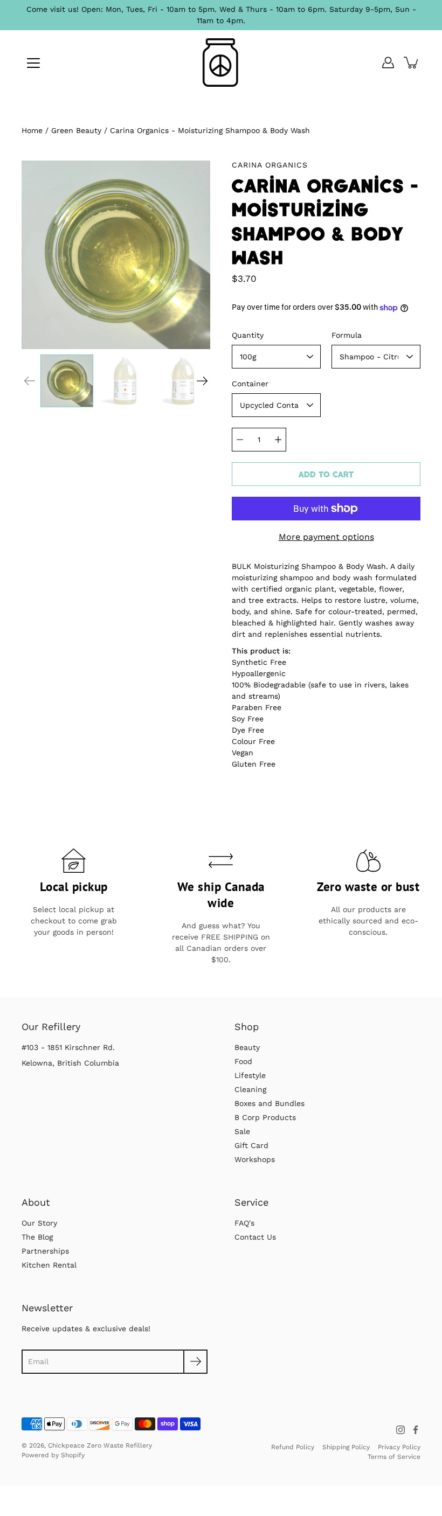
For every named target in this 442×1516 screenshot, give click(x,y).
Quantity (248, 335)
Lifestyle (250, 1075)
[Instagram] (400, 1429)
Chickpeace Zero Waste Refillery (100, 1445)
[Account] (388, 62)
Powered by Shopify (53, 1455)
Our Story (39, 1223)
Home (32, 130)
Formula (347, 335)
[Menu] (33, 63)
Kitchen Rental (49, 1265)
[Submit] (195, 1362)
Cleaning (250, 1089)
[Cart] (411, 62)
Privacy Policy (399, 1447)
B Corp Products (265, 1117)
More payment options (326, 537)
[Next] (202, 381)
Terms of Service (394, 1457)
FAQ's (244, 1223)
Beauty (247, 1047)
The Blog (37, 1237)
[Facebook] (415, 1429)
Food (243, 1061)
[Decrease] (240, 439)
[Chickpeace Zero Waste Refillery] (221, 62)
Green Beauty (76, 130)
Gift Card (251, 1145)
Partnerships (45, 1251)
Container (250, 383)
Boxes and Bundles (269, 1103)
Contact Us (255, 1237)
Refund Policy (292, 1447)
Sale (242, 1131)
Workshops (254, 1159)
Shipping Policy (346, 1447)
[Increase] (278, 439)
